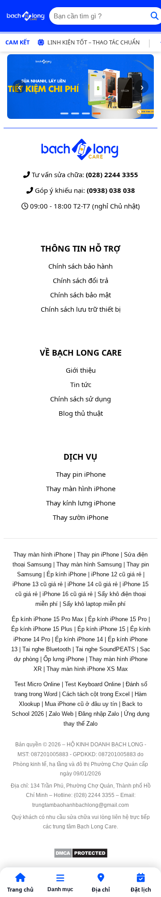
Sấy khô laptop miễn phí (94, 604)
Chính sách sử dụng (80, 398)
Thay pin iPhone (81, 474)
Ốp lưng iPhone (63, 659)
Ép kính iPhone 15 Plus (41, 629)
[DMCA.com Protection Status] (81, 856)
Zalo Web (61, 713)
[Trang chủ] (25, 16)
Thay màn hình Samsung (89, 564)
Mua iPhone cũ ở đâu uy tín (81, 704)
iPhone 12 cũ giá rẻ (116, 574)
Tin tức (80, 384)
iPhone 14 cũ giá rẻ (93, 584)
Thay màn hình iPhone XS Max (87, 669)
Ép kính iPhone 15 (101, 629)
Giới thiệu (81, 370)
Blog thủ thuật (81, 413)
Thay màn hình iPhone (80, 488)
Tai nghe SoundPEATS (105, 649)
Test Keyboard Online (93, 684)
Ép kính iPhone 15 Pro (117, 619)
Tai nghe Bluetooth (46, 649)
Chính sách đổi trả (80, 280)
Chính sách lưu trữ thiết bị (81, 309)
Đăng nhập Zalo (98, 713)
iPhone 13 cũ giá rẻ (38, 584)
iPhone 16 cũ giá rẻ (67, 594)
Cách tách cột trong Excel (96, 694)
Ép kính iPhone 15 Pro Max (47, 619)
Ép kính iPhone (66, 574)
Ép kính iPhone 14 (79, 639)
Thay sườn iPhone (80, 517)
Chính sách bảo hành (80, 265)
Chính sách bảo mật (80, 294)
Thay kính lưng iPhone (80, 502)
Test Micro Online (37, 684)
